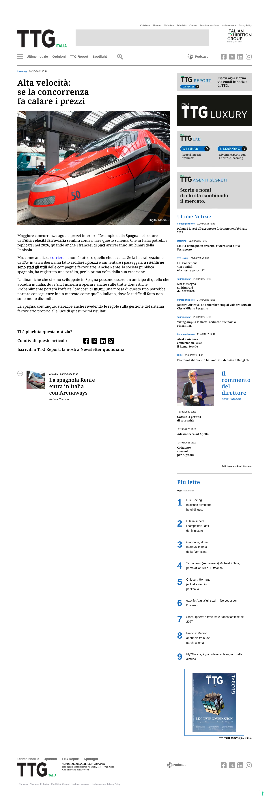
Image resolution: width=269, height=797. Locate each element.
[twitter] (231, 56)
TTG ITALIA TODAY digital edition (235, 738)
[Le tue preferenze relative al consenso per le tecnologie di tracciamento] (262, 793)
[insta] (248, 56)
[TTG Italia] (42, 38)
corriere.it (59, 257)
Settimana (188, 490)
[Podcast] (190, 56)
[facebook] (223, 56)
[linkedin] (240, 56)
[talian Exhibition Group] (239, 36)
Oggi (179, 490)
